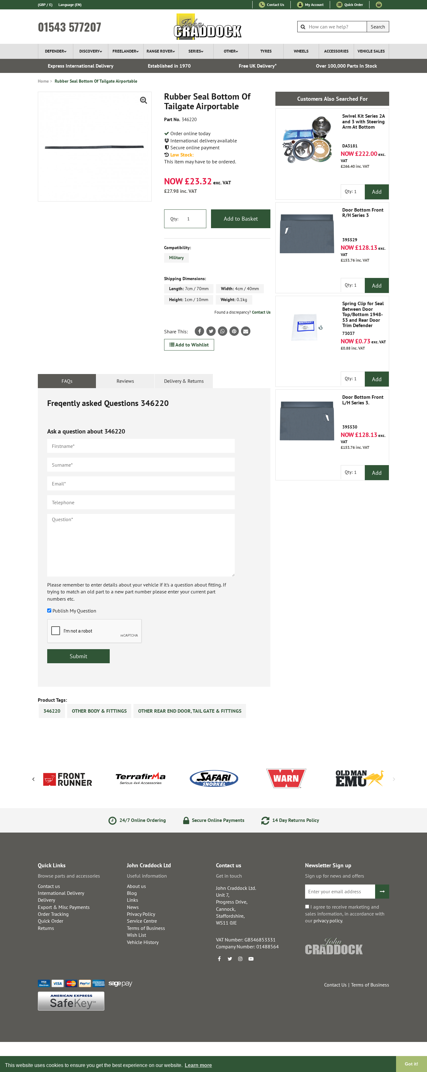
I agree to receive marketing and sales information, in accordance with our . (344, 914)
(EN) (70, 4)
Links (132, 900)
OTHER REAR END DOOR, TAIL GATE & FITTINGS (189, 711)
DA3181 (363, 131)
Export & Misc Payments (64, 907)
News (133, 907)
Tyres (266, 51)
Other (230, 51)
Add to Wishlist (191, 344)
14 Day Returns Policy (295, 820)
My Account (314, 4)
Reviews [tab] (125, 381)
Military (176, 257)
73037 (363, 318)
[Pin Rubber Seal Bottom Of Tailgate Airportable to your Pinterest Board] (234, 331)
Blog (132, 893)
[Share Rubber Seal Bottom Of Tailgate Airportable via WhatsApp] (222, 331)
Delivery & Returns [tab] (184, 381)
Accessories (336, 51)
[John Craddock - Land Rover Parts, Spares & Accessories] (214, 26)
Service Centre (142, 921)
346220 (51, 711)
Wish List (136, 935)
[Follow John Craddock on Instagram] (240, 959)
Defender (54, 51)
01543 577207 (69, 26)
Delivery (46, 900)
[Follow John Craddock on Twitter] (230, 959)
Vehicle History (142, 942)
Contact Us (275, 4)
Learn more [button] (198, 1065)
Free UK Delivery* (258, 66)
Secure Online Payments (217, 820)
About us (136, 886)
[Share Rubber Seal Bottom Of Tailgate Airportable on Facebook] (199, 331)
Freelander (124, 51)
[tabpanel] (154, 537)
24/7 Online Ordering (142, 820)
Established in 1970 (169, 66)
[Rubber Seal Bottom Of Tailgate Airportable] (95, 147)
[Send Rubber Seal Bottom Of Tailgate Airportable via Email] (245, 331)
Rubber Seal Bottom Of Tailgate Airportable (96, 81)
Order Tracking (53, 914)
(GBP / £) (45, 4)
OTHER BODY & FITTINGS (99, 711)
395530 (363, 412)
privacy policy (328, 920)
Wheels (301, 51)
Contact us (49, 886)
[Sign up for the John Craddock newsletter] (382, 892)
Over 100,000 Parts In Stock (346, 66)
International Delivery (61, 893)
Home (43, 81)
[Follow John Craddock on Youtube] (251, 959)
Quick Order (353, 4)
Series (194, 51)
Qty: (174, 219)
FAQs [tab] (67, 381)
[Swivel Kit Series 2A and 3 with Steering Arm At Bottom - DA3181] (307, 140)
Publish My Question (74, 611)
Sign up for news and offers (334, 876)
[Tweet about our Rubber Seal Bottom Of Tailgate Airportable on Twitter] (211, 331)
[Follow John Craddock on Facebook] (219, 959)
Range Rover (160, 51)
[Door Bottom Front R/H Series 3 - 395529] (307, 234)
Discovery (89, 51)
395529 (363, 225)
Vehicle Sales (371, 51)
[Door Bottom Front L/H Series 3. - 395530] (307, 421)
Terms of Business (146, 928)
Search (378, 26)
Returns (46, 928)
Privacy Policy (141, 914)
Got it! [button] (411, 1063)
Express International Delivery (80, 66)
